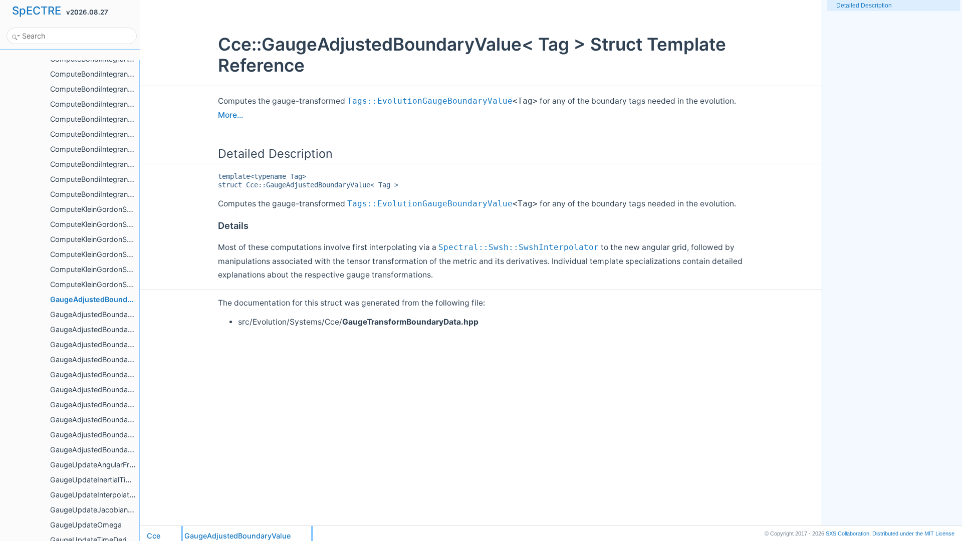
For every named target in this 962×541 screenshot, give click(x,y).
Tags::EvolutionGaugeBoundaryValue (430, 101)
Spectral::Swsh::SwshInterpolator (518, 247)
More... (230, 115)
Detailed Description (864, 5)
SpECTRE (36, 10)
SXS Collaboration (847, 533)
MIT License (913, 533)
